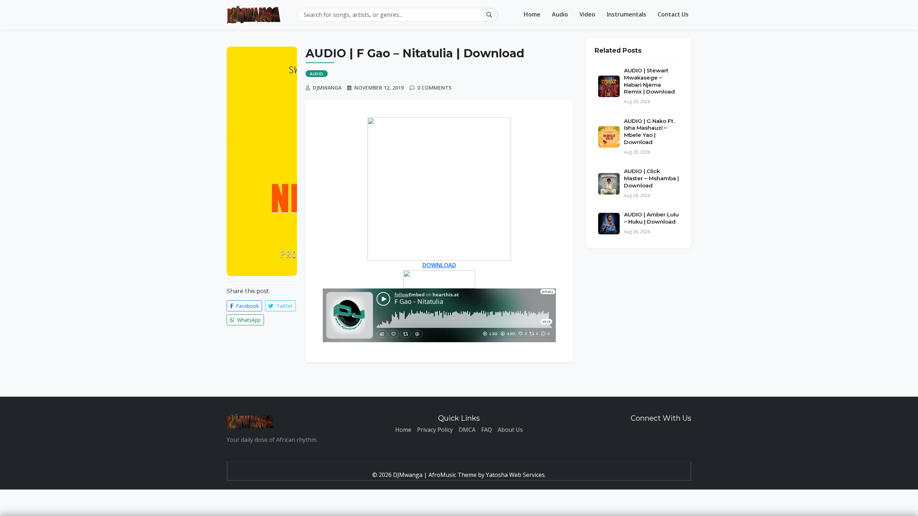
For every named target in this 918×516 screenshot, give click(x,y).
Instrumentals (626, 14)
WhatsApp (248, 319)
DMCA (467, 430)
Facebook (247, 305)
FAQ (486, 430)
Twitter (284, 305)
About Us (510, 430)
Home (532, 14)
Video (587, 14)
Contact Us (673, 14)
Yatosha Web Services (515, 475)
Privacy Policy (435, 430)
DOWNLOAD (439, 265)
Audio (560, 14)
